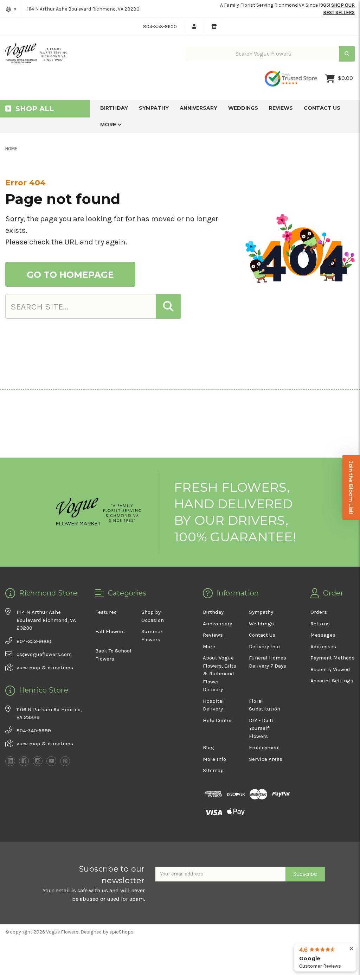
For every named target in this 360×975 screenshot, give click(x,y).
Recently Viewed (330, 669)
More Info (214, 759)
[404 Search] (168, 306)
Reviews (281, 108)
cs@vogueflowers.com (44, 654)
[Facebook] (24, 761)
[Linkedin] (10, 761)
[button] (351, 487)
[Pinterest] (65, 761)
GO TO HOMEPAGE (70, 274)
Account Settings (331, 680)
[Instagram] (38, 761)
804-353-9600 (160, 27)
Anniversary (198, 108)
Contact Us (322, 108)
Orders (318, 612)
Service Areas (265, 759)
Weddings (243, 108)
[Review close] (351, 948)
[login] (194, 27)
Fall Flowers (110, 631)
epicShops (121, 932)
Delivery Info (264, 646)
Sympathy (154, 108)
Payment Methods (332, 658)
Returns (320, 623)
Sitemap (213, 770)
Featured (106, 612)
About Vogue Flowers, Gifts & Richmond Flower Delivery (219, 674)
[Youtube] (51, 761)
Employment (264, 747)
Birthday (114, 108)
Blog (208, 747)
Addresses (323, 646)
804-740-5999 (34, 730)
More (108, 124)
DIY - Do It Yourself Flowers (261, 728)
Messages (322, 635)
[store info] (214, 27)
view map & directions (45, 667)
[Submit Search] (347, 54)
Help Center (217, 720)
